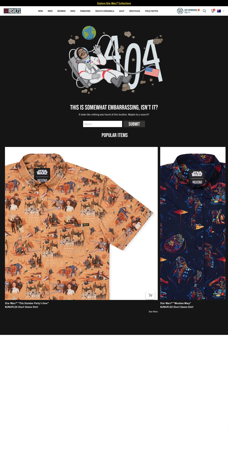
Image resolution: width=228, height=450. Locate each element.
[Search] (204, 11)
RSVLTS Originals (104, 10)
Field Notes (151, 10)
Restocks (134, 10)
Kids (72, 10)
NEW (40, 10)
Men (50, 10)
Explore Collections (114, 3)
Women (61, 10)
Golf (121, 10)
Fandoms (85, 10)
